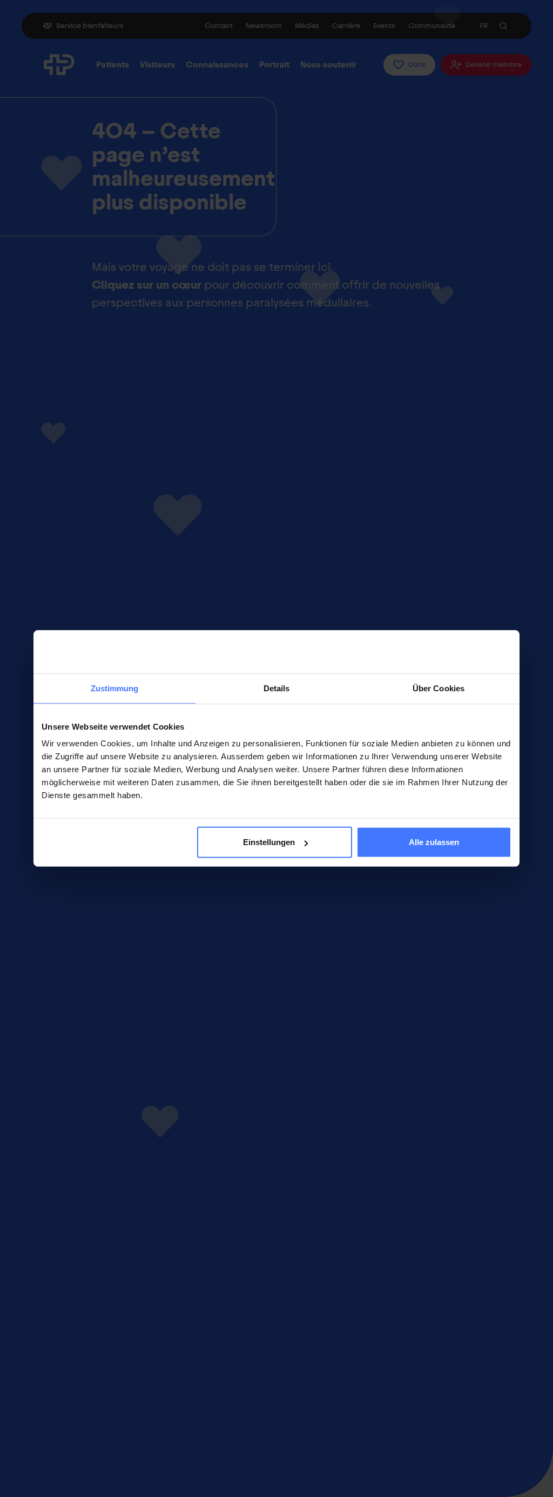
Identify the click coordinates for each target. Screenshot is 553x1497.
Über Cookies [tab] (438, 688)
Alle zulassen (434, 842)
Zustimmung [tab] (115, 688)
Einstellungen (269, 842)
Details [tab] (277, 688)
